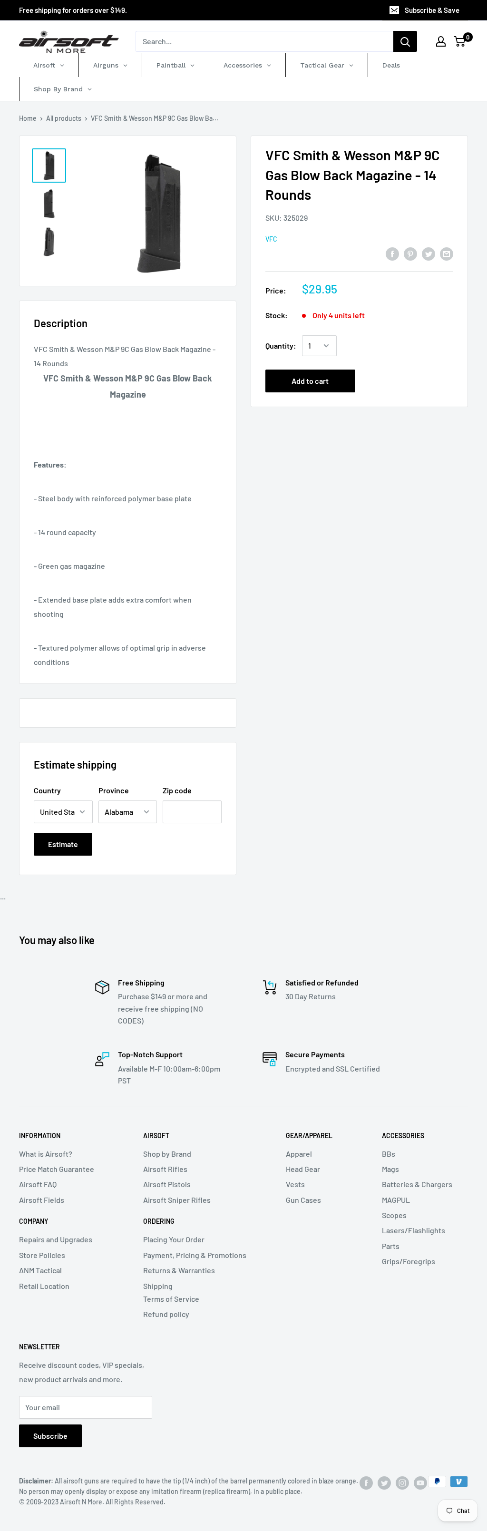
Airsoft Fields (41, 1199)
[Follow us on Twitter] (384, 1482)
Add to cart (310, 380)
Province (113, 790)
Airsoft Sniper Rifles (177, 1199)
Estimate (63, 843)
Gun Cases (303, 1199)
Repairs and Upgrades (55, 1239)
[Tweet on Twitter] (428, 253)
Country (47, 790)
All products (63, 118)
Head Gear (303, 1168)
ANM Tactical (40, 1270)
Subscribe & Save (432, 10)
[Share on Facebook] (392, 253)
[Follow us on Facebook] (366, 1482)
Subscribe (50, 1435)
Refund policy (166, 1313)
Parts (390, 1245)
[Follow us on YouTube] (420, 1482)
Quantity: (280, 345)
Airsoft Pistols (167, 1184)
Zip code (177, 790)
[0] (460, 41)
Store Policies (42, 1254)
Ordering (159, 1221)
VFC (271, 239)
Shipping (158, 1285)
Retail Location (44, 1285)
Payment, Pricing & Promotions (194, 1254)
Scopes (394, 1214)
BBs (388, 1153)
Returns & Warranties (179, 1270)
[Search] (405, 41)
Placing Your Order (174, 1239)
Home (28, 118)
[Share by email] (446, 253)
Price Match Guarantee (56, 1168)
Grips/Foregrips (408, 1261)
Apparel (299, 1153)
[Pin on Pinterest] (410, 253)
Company (33, 1221)
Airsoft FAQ (38, 1184)
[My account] (441, 41)
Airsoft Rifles (165, 1168)
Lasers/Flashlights (413, 1230)
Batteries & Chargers (417, 1184)
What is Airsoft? (45, 1153)
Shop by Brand (167, 1153)
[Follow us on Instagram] (402, 1482)
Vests (295, 1184)
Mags (390, 1168)
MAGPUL (396, 1199)
